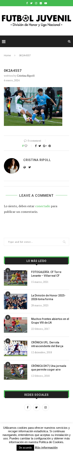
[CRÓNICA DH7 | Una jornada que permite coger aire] (15, 372)
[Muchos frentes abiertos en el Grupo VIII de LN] (15, 325)
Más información (46, 447)
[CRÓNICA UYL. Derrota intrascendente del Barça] (15, 348)
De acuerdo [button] (25, 447)
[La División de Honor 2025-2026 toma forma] (15, 301)
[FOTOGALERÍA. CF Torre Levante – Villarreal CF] (15, 278)
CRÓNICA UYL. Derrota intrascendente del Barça (47, 344)
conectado (42, 206)
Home (7, 55)
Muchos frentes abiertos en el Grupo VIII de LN (50, 320)
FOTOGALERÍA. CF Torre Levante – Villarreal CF (46, 273)
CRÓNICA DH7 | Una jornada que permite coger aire (48, 367)
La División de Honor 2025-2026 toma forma (48, 297)
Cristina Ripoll (26, 75)
